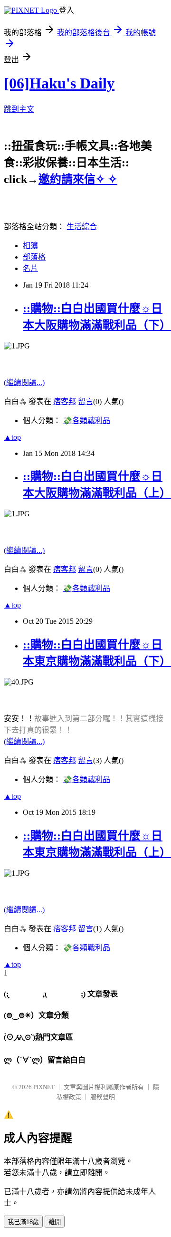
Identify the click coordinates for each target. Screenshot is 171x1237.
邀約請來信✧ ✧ (77, 179)
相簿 (30, 246)
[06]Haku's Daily (59, 83)
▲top (12, 437)
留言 (85, 401)
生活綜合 (81, 226)
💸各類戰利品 (86, 420)
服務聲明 (102, 1097)
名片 (30, 268)
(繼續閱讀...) (24, 382)
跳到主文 (19, 109)
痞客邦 (64, 401)
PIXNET (44, 1087)
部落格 (34, 257)
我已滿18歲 (23, 1222)
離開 (54, 1222)
